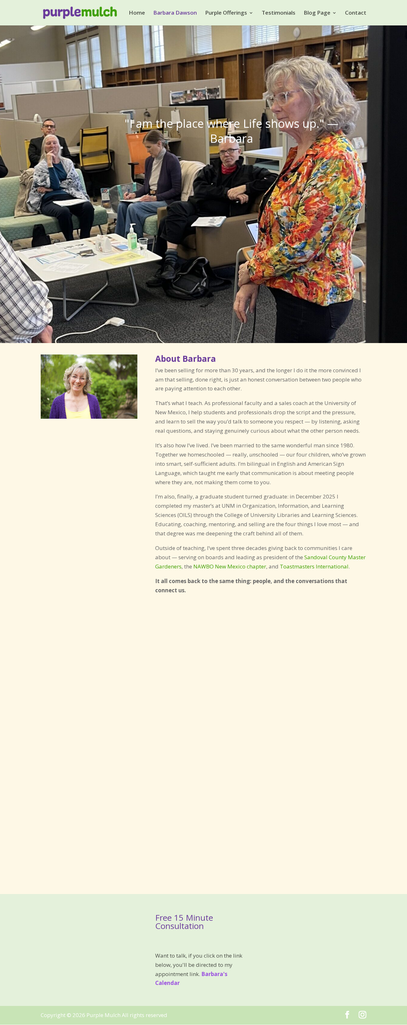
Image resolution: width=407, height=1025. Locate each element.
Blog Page (317, 13)
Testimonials (278, 13)
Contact (355, 13)
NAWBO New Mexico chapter (229, 566)
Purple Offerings (226, 13)
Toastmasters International (314, 566)
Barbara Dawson (175, 13)
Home (137, 13)
